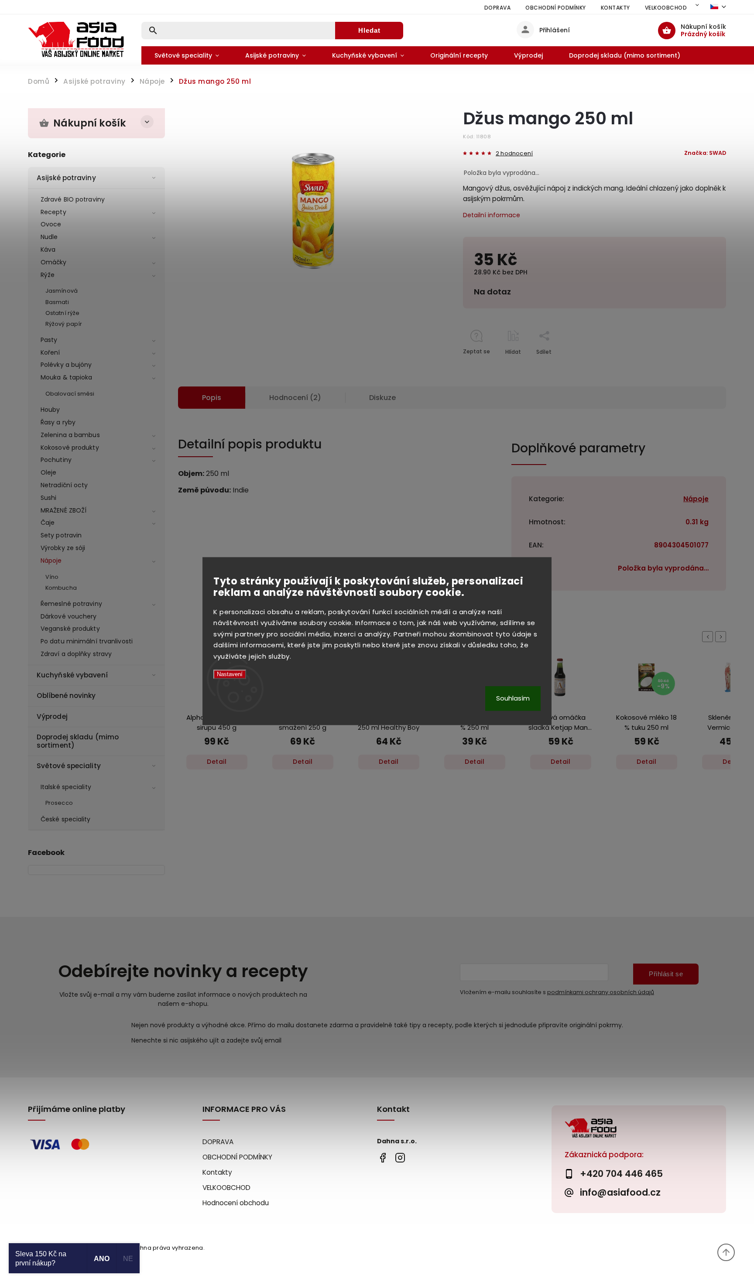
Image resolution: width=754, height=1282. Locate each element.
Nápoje (51, 560)
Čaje (48, 522)
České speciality (66, 819)
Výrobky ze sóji (63, 548)
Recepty (53, 212)
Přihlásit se (666, 974)
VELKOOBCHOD (666, 7)
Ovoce (51, 224)
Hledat (369, 30)
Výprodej (52, 716)
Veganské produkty (70, 628)
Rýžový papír (63, 324)
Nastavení (230, 674)
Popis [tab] (211, 398)
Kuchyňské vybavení (72, 675)
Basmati (57, 302)
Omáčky (54, 262)
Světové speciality (69, 765)
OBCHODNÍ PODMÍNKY (555, 7)
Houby (50, 409)
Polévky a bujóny (66, 364)
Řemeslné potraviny (71, 603)
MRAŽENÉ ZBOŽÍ (63, 510)
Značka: (705, 153)
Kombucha (61, 587)
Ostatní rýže (62, 313)
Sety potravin (61, 535)
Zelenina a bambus (70, 435)
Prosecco (59, 803)
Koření (50, 352)
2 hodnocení (514, 154)
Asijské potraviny (66, 177)
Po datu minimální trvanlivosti (87, 641)
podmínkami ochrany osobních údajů (600, 992)
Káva (48, 249)
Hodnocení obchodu (235, 1202)
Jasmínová (61, 290)
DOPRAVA (497, 7)
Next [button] (722, 636)
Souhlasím (513, 698)
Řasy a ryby (58, 422)
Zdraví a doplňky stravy (76, 654)
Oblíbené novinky (66, 695)
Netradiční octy (64, 485)
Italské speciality (66, 787)
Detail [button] (216, 761)
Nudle (49, 236)
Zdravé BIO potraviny (73, 199)
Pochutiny (56, 459)
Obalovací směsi (70, 393)
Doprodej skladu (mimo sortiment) (78, 740)
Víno (51, 577)
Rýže (48, 274)
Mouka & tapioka (67, 377)
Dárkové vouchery (69, 616)
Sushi (49, 497)
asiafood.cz (399, 1157)
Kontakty (615, 7)
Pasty (49, 339)
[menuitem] (186, 55)
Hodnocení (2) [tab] (295, 398)
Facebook (382, 1157)
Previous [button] (709, 636)
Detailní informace (491, 215)
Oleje (49, 472)
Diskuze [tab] (382, 398)
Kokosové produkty (70, 447)
